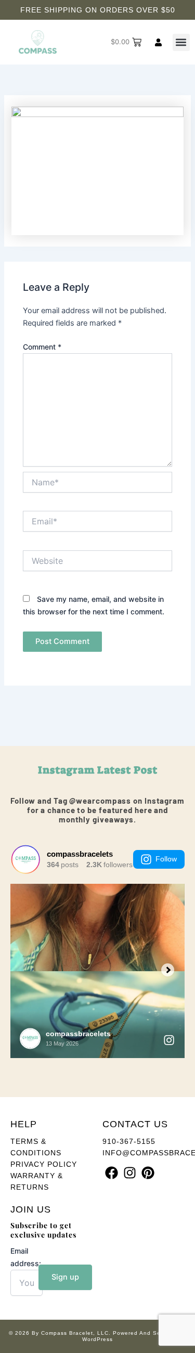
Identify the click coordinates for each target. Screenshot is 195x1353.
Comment (42, 346)
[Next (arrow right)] (177, 677)
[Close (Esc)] (160, 11)
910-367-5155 (128, 1141)
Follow (166, 859)
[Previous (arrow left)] (18, 677)
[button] (181, 42)
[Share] (137, 11)
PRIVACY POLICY (43, 1164)
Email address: (25, 1257)
